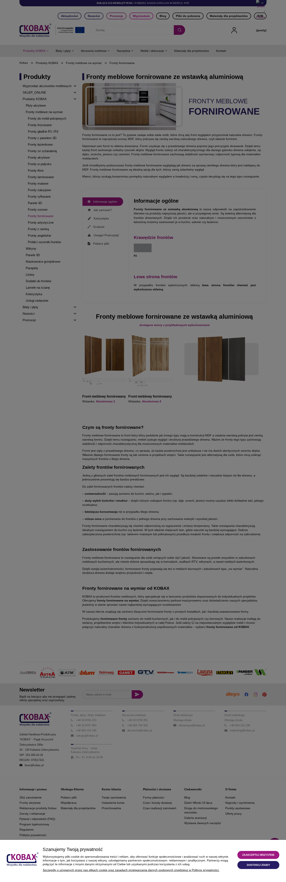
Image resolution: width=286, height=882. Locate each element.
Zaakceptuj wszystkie (258, 854)
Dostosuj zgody (258, 865)
